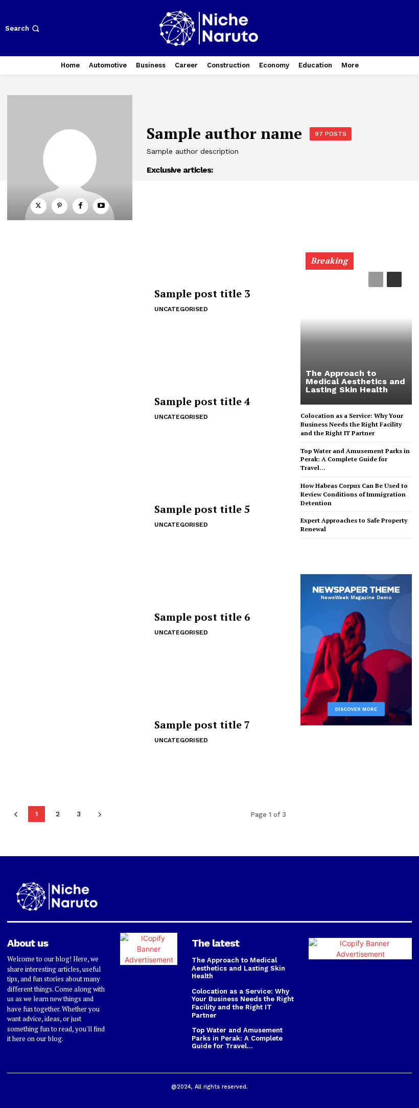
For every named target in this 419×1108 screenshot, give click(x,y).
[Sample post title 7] (77, 733)
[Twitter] (38, 206)
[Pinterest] (59, 206)
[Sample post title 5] (77, 516)
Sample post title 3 (202, 293)
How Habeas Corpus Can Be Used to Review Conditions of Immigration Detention (354, 494)
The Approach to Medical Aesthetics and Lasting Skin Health (355, 381)
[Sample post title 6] (77, 624)
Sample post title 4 (202, 401)
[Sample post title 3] (77, 301)
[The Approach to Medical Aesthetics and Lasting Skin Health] (356, 333)
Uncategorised (181, 309)
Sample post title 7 (202, 725)
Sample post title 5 (202, 509)
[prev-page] (375, 279)
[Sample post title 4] (77, 409)
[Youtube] (101, 206)
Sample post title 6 (202, 617)
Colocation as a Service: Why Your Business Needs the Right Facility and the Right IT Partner (351, 424)
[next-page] (394, 279)
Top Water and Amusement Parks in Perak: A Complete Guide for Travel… (355, 459)
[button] (23, 28)
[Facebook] (80, 206)
